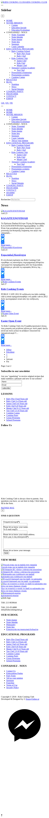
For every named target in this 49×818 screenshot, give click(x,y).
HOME (9, 20)
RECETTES (11, 80)
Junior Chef (21, 61)
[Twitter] (24, 239)
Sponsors (15, 44)
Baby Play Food (23, 54)
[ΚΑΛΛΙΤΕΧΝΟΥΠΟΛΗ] (13, 211)
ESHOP (9, 98)
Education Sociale (18, 28)
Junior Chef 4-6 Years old (16, 403)
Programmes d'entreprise (21, 72)
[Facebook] (24, 235)
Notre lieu (15, 42)
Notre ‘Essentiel (18, 35)
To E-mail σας (10, 529)
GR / (3, 103)
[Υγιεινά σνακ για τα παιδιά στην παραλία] (19, 565)
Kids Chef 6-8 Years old (16, 406)
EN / (8, 103)
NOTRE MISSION (14, 23)
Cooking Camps (18, 77)
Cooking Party (12, 415)
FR (11, 103)
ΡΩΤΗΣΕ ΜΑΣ (7, 508)
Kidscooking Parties (14, 673)
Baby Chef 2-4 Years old (16, 401)
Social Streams (17, 89)
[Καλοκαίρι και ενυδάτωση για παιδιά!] (17, 574)
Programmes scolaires (20, 75)
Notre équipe (16, 39)
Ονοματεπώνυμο (11, 522)
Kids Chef (21, 63)
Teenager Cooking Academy (23, 68)
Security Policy (12, 687)
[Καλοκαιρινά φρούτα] (11, 593)
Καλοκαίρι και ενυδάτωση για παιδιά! (16, 576)
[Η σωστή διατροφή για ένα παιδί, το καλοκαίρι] (21, 579)
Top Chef (21, 70)
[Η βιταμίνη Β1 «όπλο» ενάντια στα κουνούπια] (21, 569)
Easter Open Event (11, 321)
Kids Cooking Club (19, 58)
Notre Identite (17, 37)
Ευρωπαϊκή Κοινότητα (13, 255)
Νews (13, 87)
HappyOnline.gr (32, 699)
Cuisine (14, 25)
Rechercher (5, 199)
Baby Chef (21, 56)
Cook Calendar (17, 46)
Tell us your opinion (19, 140)
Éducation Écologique (20, 30)
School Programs (13, 420)
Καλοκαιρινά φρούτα (9, 595)
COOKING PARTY (15, 91)
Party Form (11, 676)
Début (8, 350)
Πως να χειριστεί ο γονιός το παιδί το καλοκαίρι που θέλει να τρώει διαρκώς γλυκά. (22, 589)
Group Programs (13, 418)
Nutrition (15, 84)
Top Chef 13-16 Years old (17, 411)
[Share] (24, 242)
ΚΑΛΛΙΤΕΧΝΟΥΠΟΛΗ (14, 218)
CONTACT (11, 96)
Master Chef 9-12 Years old (17, 408)
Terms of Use (11, 685)
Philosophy (11, 625)
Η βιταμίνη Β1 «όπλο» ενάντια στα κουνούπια (20, 572)
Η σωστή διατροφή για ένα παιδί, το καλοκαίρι (20, 581)
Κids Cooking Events (12, 289)
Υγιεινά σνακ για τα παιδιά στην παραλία (18, 567)
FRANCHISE (12, 94)
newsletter (10, 192)
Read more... (6, 245)
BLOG (9, 82)
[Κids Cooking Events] (11, 282)
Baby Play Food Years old (17, 399)
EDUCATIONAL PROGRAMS (20, 49)
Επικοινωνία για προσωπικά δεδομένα (22, 629)
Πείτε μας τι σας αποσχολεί (15, 537)
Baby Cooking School (20, 51)
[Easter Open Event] (10, 313)
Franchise (10, 683)
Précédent (10, 352)
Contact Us (11, 671)
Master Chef (22, 65)
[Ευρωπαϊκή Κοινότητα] (11, 247)
